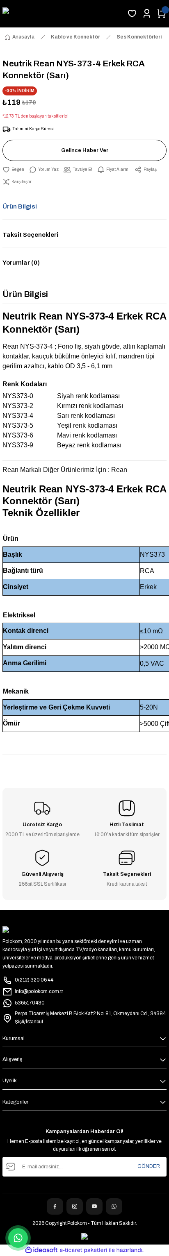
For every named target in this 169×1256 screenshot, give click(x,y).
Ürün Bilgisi (19, 206)
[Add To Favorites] (13, 169)
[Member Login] (147, 13)
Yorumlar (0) (21, 262)
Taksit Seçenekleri (30, 234)
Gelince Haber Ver (84, 150)
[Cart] (162, 13)
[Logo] (62, 13)
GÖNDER (148, 1166)
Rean (119, 469)
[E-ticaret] (83, 1250)
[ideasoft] (41, 1250)
